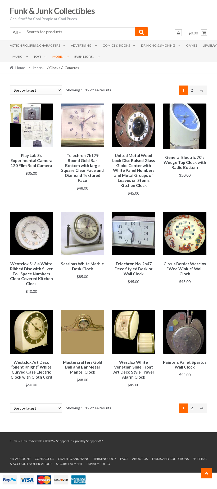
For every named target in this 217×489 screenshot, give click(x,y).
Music (17, 57)
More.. (58, 57)
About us (140, 459)
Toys (37, 57)
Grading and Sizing (73, 459)
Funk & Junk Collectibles (52, 11)
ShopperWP (94, 441)
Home (20, 67)
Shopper (62, 441)
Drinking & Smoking (158, 45)
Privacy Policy (98, 464)
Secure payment (69, 464)
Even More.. (84, 57)
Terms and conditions (170, 459)
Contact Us (44, 459)
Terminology (104, 459)
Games (191, 45)
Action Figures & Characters (35, 45)
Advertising (81, 45)
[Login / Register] (178, 32)
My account (20, 459)
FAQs (124, 459)
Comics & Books (116, 45)
